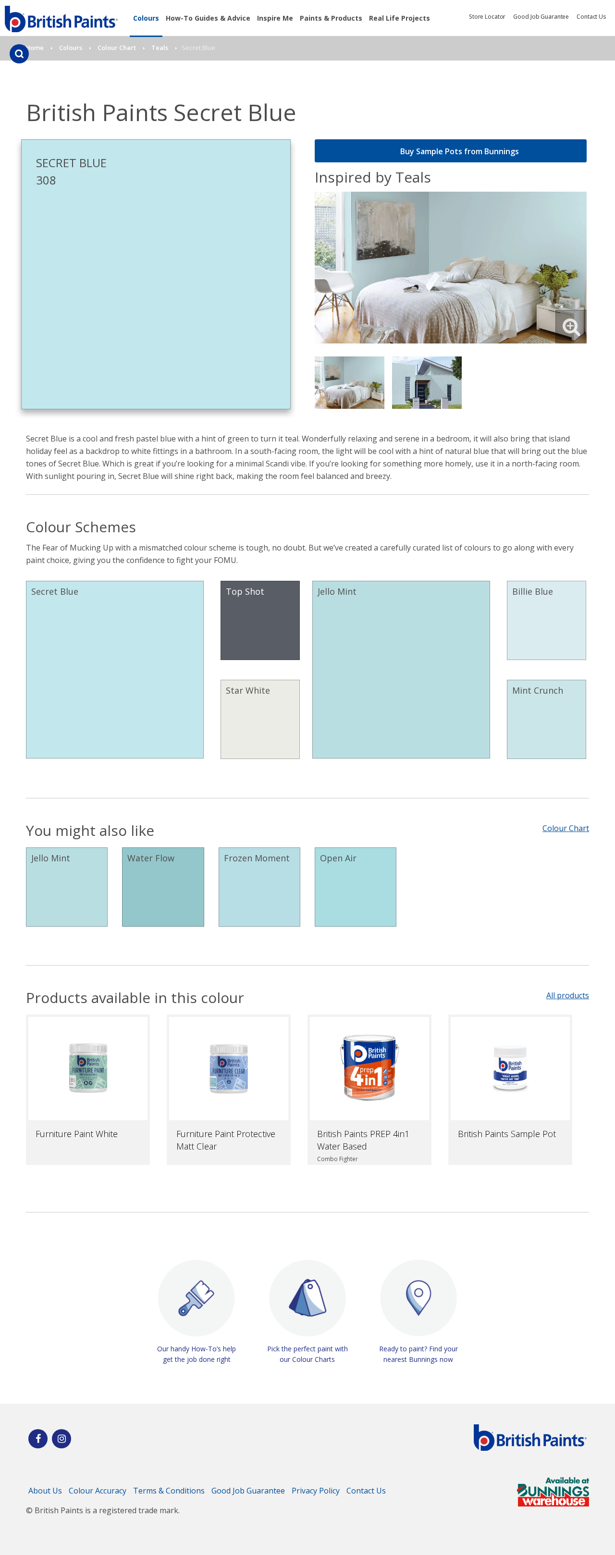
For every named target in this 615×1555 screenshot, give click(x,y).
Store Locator (487, 16)
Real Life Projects (399, 18)
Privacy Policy (316, 1490)
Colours (146, 18)
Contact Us (591, 16)
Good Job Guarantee (541, 16)
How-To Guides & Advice (208, 18)
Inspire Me (275, 18)
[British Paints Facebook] (38, 1438)
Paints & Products (331, 18)
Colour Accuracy (97, 1490)
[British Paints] (61, 1438)
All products (567, 995)
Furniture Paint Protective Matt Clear (225, 1140)
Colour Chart (565, 828)
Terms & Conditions (169, 1490)
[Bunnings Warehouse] (553, 1503)
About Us (45, 1490)
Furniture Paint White (77, 1133)
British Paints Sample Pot (507, 1133)
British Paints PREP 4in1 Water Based (363, 1140)
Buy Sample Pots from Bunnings (459, 151)
